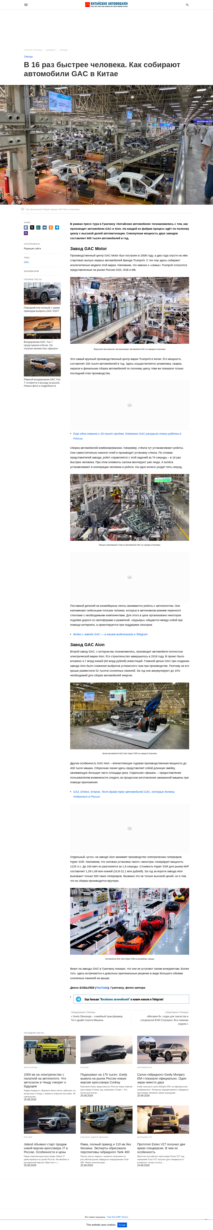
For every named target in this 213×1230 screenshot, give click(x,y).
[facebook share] (26, 227)
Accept (122, 1225)
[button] (129, 310)
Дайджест (51, 50)
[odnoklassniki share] (51, 227)
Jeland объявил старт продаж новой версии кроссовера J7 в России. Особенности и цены (46, 1148)
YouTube (102, 987)
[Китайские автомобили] (106, 4)
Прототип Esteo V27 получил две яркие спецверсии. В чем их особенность (161, 1148)
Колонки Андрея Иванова (94, 1137)
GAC (26, 262)
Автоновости (144, 1067)
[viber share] (26, 233)
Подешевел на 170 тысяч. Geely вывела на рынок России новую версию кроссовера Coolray (103, 1078)
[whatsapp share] (38, 227)
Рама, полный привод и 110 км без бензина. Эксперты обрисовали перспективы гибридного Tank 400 (105, 1148)
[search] (187, 5)
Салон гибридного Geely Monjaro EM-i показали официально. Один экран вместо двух (161, 1078)
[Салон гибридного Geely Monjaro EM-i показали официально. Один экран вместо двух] (163, 1050)
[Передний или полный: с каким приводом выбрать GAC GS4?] (42, 293)
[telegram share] (57, 227)
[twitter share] (32, 227)
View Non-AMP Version (117, 1217)
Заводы (64, 50)
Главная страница (33, 50)
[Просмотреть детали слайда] (131, 1002)
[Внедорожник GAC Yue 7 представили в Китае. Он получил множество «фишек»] (42, 328)
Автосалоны (30, 1067)
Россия (84, 1067)
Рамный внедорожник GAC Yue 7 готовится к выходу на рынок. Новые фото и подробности (42, 382)
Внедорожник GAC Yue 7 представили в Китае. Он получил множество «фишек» (41, 345)
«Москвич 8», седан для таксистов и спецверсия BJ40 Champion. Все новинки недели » (164, 1020)
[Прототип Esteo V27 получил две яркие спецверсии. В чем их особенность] (163, 1120)
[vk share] (45, 227)
